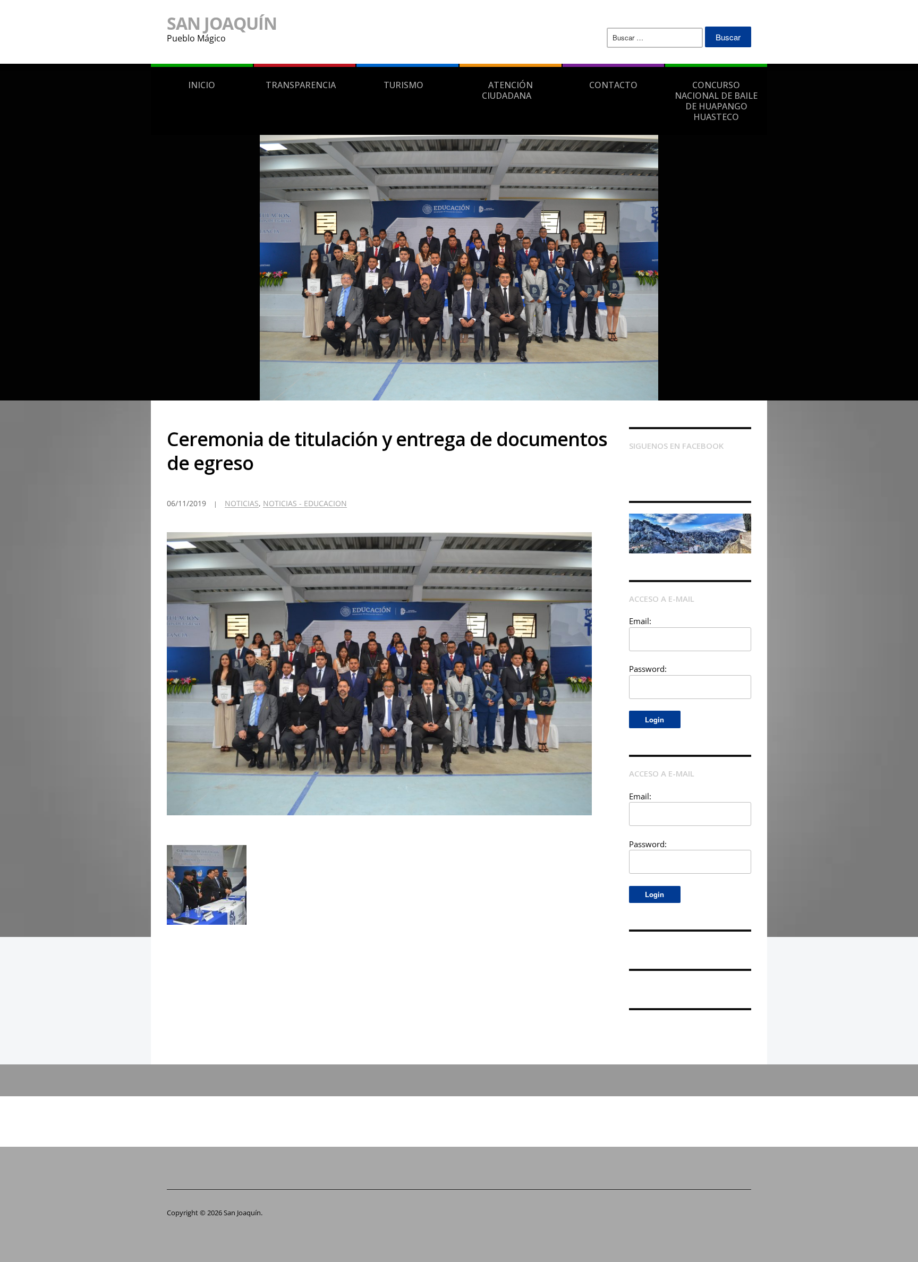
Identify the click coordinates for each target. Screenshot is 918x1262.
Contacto (613, 85)
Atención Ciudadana (507, 90)
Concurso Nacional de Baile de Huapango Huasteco (716, 101)
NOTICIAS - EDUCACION (305, 503)
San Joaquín (222, 23)
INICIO (201, 85)
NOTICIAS (242, 503)
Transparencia (301, 85)
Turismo (403, 85)
